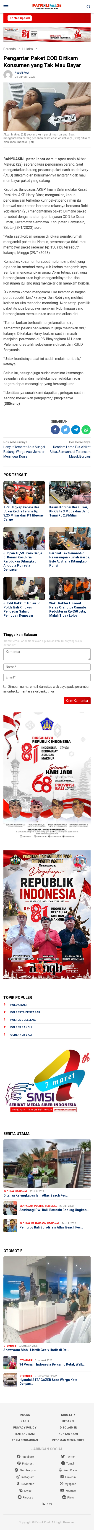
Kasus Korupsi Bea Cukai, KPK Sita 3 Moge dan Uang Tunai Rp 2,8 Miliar (69, 511)
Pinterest (28, 1463)
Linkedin (70, 1477)
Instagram (27, 1477)
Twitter (70, 1456)
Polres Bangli (21, 1027)
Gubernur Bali (21, 1034)
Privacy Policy (25, 1427)
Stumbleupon (28, 1470)
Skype (27, 1490)
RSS (49, 1504)
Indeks (25, 1415)
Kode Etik (68, 1415)
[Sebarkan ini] (55, 429)
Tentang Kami (25, 1434)
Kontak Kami (68, 1434)
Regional (21, 1191)
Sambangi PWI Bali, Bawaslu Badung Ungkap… (54, 1210)
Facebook (28, 1456)
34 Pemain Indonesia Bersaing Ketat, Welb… (52, 1364)
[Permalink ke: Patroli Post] (8, 74)
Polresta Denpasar (25, 1012)
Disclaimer (68, 1427)
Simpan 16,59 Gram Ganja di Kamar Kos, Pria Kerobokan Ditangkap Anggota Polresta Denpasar (22, 561)
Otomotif (9, 1345)
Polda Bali (18, 1004)
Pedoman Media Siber (68, 1440)
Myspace (70, 1484)
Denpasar (26, 1205)
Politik (39, 1205)
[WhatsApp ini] (86, 429)
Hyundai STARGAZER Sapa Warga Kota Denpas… (48, 1381)
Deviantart (27, 1484)
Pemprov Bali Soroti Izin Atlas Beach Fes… (51, 1227)
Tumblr (70, 1463)
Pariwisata (38, 1223)
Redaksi (68, 1421)
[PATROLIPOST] (46, 6)
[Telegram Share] (75, 429)
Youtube (70, 1490)
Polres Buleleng (23, 1019)
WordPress (71, 1470)
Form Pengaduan (25, 1440)
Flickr (70, 1497)
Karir (25, 1421)
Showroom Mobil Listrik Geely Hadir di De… (36, 1350)
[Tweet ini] (65, 429)
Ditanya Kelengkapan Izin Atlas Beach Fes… (35, 1195)
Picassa (28, 1497)
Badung (8, 1191)
